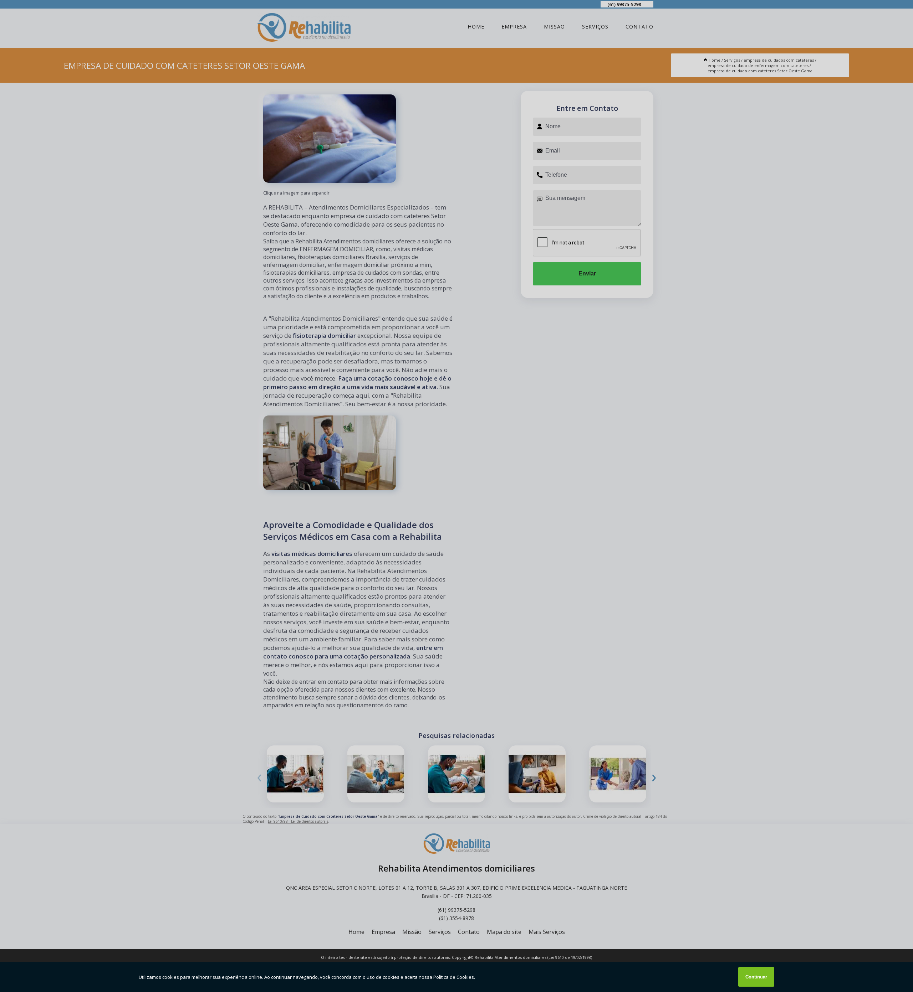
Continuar (756, 977)
